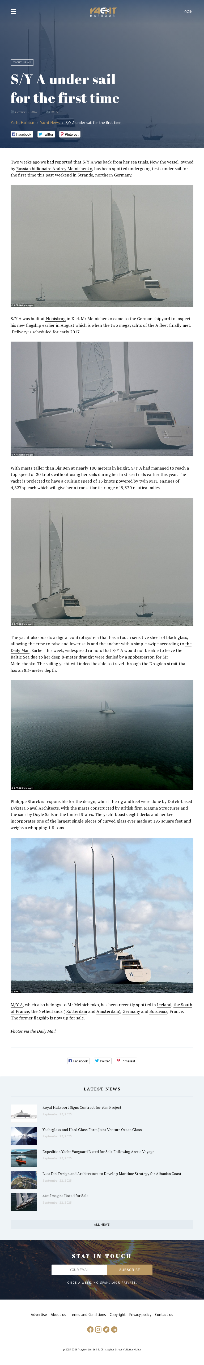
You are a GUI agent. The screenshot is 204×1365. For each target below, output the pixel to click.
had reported (59, 162)
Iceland (164, 1005)
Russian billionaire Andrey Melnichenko (54, 168)
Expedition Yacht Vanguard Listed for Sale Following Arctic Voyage (98, 1151)
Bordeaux (158, 1011)
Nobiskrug (55, 318)
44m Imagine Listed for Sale (65, 1195)
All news (102, 1224)
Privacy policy (140, 1314)
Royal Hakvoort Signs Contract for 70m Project (81, 1107)
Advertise (39, 1314)
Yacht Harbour (103, 12)
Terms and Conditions (88, 1314)
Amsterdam (107, 1011)
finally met (179, 325)
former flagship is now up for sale (51, 1018)
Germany (131, 1011)
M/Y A (17, 1005)
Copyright (118, 1314)
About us (58, 1314)
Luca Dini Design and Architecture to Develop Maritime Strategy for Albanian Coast (111, 1173)
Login (188, 12)
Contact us (164, 1314)
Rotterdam (76, 1011)
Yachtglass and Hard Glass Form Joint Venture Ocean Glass (92, 1129)
